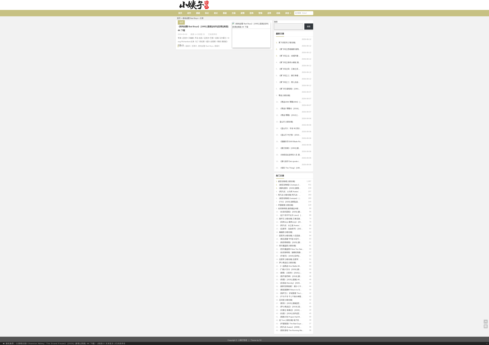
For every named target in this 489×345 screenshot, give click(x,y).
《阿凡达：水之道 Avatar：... (290, 225)
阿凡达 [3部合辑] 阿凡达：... (289, 195)
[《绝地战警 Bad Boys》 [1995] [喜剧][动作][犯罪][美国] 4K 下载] (251, 27)
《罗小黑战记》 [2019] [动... (290, 307)
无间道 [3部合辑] (285, 300)
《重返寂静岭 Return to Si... (290, 290)
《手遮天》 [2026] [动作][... (290, 256)
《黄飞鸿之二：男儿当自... (289, 82)
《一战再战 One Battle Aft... (290, 266)
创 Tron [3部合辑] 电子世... (289, 320)
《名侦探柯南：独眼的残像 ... (291, 252)
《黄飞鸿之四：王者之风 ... (289, 69)
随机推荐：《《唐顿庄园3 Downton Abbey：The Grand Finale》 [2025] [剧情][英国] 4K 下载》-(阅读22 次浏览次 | (65, 343)
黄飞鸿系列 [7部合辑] (287, 43)
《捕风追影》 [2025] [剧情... (289, 188)
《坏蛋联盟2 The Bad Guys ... (291, 324)
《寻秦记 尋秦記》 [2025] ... (290, 310)
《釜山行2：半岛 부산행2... (290, 128)
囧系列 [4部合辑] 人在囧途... (290, 236)
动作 (189, 13)
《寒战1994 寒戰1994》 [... (291, 102)
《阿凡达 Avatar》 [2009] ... (290, 327)
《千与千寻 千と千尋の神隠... (291, 296)
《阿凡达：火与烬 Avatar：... (289, 192)
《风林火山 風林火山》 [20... (290, 222)
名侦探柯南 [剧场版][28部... (289, 208)
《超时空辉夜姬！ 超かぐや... (291, 286)
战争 (269, 13)
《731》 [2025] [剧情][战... (288, 202)
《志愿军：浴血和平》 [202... (291, 229)
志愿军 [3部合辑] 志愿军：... (290, 259)
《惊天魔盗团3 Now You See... (291, 249)
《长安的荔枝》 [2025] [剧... (290, 212)
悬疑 (198, 13)
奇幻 (216, 13)
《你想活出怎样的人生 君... (290, 155)
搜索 (276, 22)
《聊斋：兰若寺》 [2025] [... (290, 273)
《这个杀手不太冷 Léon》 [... (290, 215)
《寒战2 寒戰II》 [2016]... (290, 108)
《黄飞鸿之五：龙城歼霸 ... (289, 56)
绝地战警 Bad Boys (205, 46)
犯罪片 (194, 46)
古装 (234, 13)
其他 (287, 13)
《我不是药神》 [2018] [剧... (290, 276)
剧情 (242, 13)
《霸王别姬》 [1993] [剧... (290, 148)
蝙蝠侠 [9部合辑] (285, 232)
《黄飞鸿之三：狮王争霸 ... (289, 76)
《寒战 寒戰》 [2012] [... (289, 115)
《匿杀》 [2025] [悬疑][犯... (290, 303)
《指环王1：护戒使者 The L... (291, 293)
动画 (278, 13)
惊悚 (260, 13)
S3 (260, 340)
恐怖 (251, 13)
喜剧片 (188, 46)
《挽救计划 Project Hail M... (290, 317)
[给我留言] (486, 326)
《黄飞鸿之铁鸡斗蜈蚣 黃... (289, 62)
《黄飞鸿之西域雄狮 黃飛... (289, 49)
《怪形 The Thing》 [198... (290, 168)
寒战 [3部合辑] (284, 95)
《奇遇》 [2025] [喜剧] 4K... (290, 280)
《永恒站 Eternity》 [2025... (290, 283)
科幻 (207, 13)
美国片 (217, 46)
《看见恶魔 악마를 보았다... (290, 239)
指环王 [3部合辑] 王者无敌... (290, 219)
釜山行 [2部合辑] (286, 122)
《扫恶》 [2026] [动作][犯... (290, 313)
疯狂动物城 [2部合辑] (286, 181)
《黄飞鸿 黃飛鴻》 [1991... (289, 89)
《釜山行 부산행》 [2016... (290, 135)
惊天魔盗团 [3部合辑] (287, 246)
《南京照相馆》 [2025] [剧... (290, 242)
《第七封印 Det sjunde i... (290, 161)
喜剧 (225, 13)
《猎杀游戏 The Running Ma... (291, 330)
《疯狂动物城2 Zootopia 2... (289, 185)
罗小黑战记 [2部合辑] (287, 263)
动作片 (181, 46)
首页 (180, 13)
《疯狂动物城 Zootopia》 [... (289, 198)
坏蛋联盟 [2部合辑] (285, 205)
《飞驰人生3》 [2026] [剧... (290, 269)
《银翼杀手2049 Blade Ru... (291, 141)
